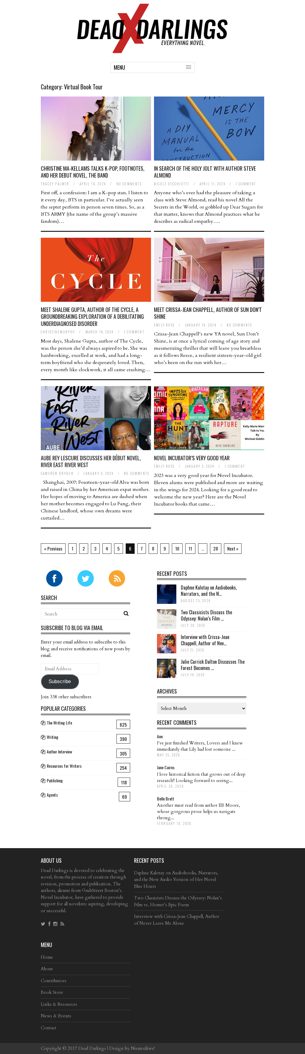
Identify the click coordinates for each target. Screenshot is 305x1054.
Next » (232, 548)
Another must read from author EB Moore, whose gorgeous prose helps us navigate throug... (198, 811)
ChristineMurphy (58, 331)
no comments (129, 183)
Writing (52, 737)
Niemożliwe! (143, 1048)
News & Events (56, 1016)
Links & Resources (59, 1004)
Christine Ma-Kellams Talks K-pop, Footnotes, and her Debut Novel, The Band (92, 171)
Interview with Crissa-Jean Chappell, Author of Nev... (205, 640)
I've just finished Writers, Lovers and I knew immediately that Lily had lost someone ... (200, 746)
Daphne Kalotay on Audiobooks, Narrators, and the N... (209, 590)
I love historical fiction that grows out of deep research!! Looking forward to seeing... (201, 777)
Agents (52, 795)
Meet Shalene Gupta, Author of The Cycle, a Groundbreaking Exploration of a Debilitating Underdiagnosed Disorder (92, 316)
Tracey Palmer (55, 183)
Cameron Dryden (57, 473)
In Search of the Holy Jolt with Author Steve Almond (205, 171)
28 (215, 548)
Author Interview (59, 751)
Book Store (52, 992)
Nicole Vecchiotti (171, 183)
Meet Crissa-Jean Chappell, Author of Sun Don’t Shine (208, 313)
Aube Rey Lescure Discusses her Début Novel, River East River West (91, 461)
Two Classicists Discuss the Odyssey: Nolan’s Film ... (206, 615)
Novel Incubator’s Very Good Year (192, 458)
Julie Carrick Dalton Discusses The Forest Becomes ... (213, 664)
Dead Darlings (92, 1048)
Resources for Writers (64, 766)
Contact (48, 1028)
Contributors (53, 981)
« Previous (53, 548)
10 (177, 548)
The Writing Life (59, 722)
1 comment (246, 183)
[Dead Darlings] (152, 50)
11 (190, 548)
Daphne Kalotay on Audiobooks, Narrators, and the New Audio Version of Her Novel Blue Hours (176, 879)
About (47, 969)
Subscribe (60, 681)
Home (47, 957)
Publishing (55, 780)
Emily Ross (164, 325)
